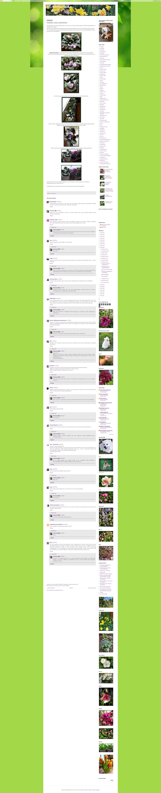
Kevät (101, 77)
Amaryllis (102, 48)
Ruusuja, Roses (103, 594)
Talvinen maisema (104, 154)
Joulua (101, 67)
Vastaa (51, 206)
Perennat (102, 117)
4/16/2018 (59, 201)
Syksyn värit (102, 146)
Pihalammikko (103, 120)
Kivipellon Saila (53, 219)
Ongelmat (102, 107)
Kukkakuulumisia (104, 391)
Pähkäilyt (102, 128)
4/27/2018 (62, 477)
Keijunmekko (103, 72)
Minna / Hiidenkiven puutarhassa (58, 320)
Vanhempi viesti (92, 588)
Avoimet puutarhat (104, 54)
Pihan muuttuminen (105, 121)
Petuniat (102, 118)
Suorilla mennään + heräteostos (105, 264)
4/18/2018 (55, 387)
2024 (101, 236)
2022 (101, 240)
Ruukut (101, 134)
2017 (101, 284)
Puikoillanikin (103, 417)
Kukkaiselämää (54, 425)
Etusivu (71, 588)
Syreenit (102, 147)
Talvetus (102, 152)
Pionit (101, 123)
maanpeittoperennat (105, 163)
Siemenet (102, 142)
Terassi (101, 592)
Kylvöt (101, 87)
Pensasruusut (103, 115)
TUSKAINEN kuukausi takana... (108, 183)
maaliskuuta (104, 278)
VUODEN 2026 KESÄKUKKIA (103, 404)
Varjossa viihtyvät (104, 158)
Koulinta (102, 82)
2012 (101, 293)
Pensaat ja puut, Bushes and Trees (105, 584)
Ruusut (101, 136)
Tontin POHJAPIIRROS (105, 155)
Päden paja (52, 298)
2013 (101, 292)
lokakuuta (103, 252)
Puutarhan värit (103, 126)
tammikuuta (104, 282)
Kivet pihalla (103, 79)
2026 (101, 232)
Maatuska (52, 210)
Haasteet (102, 58)
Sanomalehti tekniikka (105, 588)
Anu (51, 407)
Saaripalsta (103, 422)
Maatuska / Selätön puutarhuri (105, 225)
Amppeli (102, 50)
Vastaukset (53, 227)
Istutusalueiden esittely (105, 64)
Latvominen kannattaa (106, 269)
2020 (101, 243)
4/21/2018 (55, 487)
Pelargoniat (102, 109)
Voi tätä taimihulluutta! (108, 196)
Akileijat (102, 46)
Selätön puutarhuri (60, 6)
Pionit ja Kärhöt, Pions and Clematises (106, 581)
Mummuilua (103, 103)
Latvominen (103, 91)
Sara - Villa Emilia (54, 444)
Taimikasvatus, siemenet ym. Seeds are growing (106, 590)
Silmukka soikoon (104, 408)
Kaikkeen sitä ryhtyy (104, 418)
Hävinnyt (102, 62)
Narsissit (102, 104)
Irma (51, 469)
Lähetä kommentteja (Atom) (56, 590)
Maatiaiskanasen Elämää (56, 524)
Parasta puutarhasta (105, 390)
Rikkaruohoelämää (105, 426)
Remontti (102, 131)
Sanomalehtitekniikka (105, 139)
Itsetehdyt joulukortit (105, 66)
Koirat (101, 80)
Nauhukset (102, 106)
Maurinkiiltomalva (104, 99)
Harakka (52, 365)
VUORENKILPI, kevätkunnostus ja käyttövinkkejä (109, 190)
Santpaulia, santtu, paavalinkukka (105, 267)
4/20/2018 (62, 377)
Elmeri (51, 387)
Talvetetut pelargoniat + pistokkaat (107, 272)
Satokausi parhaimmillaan (106, 427)
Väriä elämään (103, 409)
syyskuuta (103, 254)
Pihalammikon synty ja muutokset (105, 579)
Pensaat (102, 111)
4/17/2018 (62, 249)
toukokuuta (104, 260)
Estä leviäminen (103, 56)
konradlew (85, 789)
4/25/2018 (54, 542)
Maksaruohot (103, 98)
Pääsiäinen (102, 130)
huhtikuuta (104, 262)
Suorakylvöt (102, 144)
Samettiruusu (103, 138)
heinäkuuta (104, 256)
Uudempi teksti (50, 588)
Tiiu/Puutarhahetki (54, 505)
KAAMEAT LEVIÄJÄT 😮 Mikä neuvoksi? (108, 177)
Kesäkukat (102, 74)
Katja (51, 258)
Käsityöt (102, 90)
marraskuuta (104, 251)
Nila (51, 542)
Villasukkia (102, 160)
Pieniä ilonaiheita (104, 399)
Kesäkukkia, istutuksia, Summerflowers (105, 568)
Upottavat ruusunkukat (105, 423)
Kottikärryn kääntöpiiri (106, 402)
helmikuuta (104, 280)
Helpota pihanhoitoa (105, 59)
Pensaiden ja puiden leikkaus (105, 113)
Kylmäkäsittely (103, 83)
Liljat (101, 96)
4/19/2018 (61, 444)
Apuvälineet (103, 51)
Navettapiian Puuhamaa (106, 430)
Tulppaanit (102, 157)
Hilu (51, 341)
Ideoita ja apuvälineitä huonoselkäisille (105, 565)
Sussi (51, 487)
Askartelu (102, 53)
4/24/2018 (65, 524)
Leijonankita (103, 95)
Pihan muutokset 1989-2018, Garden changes (105, 576)
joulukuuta (104, 249)
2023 (101, 238)
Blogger (98, 789)
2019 (101, 245)
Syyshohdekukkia (104, 395)
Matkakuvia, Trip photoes (106, 573)
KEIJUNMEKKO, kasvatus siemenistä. (109, 170)
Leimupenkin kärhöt (105, 431)
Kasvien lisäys (103, 69)
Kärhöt (101, 88)
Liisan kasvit (103, 398)
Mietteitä (102, 101)
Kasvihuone (102, 71)
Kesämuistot (103, 75)
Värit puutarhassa (104, 162)
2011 (101, 295)
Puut (101, 125)
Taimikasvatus (103, 149)
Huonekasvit (53, 193)
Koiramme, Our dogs (105, 570)
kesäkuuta (104, 258)
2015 (101, 288)
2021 (101, 242)
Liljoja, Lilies (102, 572)
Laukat (101, 93)
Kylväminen (103, 85)
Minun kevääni (104, 276)
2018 (101, 247)
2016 (101, 286)
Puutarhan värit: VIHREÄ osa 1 (109, 202)
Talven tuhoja (103, 150)
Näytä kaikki (111, 434)
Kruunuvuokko (53, 279)
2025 (101, 234)
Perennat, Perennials (105, 586)
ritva (51, 240)
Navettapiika (53, 201)
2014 (101, 290)
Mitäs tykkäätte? (105, 274)
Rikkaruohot (103, 133)
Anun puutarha (104, 394)
